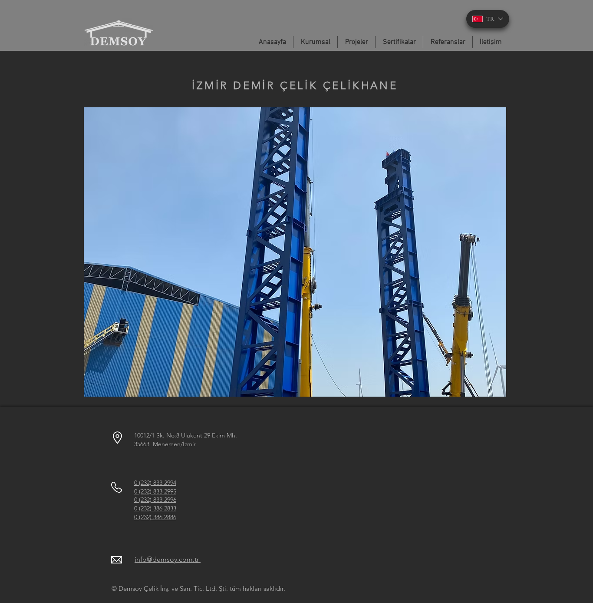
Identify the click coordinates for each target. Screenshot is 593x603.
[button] (295, 252)
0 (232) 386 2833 (155, 508)
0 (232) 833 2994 (155, 483)
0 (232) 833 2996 (155, 500)
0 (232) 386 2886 (155, 517)
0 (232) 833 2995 (155, 491)
